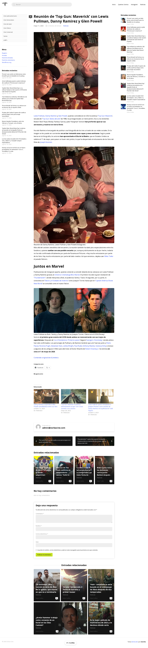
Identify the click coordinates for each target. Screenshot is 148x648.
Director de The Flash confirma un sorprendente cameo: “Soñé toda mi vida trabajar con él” (64, 470)
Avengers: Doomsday (94, 340)
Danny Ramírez (51, 116)
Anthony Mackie (89, 346)
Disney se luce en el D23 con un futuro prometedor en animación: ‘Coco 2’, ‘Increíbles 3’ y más (13, 149)
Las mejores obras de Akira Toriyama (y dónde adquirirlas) (43, 470)
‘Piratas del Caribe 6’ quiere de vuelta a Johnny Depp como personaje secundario (14, 114)
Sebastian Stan (56, 346)
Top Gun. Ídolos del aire (51, 119)
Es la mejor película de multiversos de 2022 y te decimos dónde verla (101, 618)
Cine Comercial (8, 32)
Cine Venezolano (9, 20)
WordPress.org (6, 62)
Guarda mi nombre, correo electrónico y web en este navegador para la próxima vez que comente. (68, 550)
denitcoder (134, 642)
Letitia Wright (68, 346)
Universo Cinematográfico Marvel (67, 275)
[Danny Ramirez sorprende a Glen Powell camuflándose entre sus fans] (46, 396)
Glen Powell (62, 116)
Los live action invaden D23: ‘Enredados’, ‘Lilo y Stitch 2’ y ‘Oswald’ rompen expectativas (14, 140)
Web (37, 542)
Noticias (142, 4)
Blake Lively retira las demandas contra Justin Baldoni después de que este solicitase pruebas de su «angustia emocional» (104, 470)
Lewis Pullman (39, 116)
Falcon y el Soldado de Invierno (56, 281)
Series (5, 36)
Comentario (40, 514)
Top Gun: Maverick (105, 116)
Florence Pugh (44, 346)
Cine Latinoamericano (10, 16)
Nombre (39, 526)
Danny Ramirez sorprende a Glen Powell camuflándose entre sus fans (45, 405)
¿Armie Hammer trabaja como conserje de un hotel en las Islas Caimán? (60, 618)
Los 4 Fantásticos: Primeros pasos (67, 340)
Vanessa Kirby (101, 346)
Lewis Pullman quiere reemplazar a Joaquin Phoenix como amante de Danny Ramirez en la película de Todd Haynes (100, 407)
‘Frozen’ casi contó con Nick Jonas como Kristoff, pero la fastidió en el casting (14, 75)
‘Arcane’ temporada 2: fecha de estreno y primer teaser (74, 585)
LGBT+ (5, 40)
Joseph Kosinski (46, 142)
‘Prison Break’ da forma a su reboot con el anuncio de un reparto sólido (14, 106)
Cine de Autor (8, 24)
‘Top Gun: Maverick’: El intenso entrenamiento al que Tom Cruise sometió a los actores (72, 406)
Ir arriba (72, 643)
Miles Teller (108, 256)
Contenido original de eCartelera (46, 357)
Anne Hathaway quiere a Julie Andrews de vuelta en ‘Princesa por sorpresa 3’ (14, 82)
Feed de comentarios (8, 60)
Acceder (4, 55)
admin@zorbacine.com (53, 427)
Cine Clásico (7, 28)
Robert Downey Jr (92, 349)
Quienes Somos (123, 4)
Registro (4, 53)
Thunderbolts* (39, 278)
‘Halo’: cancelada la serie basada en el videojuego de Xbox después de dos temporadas (101, 585)
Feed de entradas (7, 58)
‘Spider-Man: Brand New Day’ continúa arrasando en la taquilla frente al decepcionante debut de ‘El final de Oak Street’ (14, 131)
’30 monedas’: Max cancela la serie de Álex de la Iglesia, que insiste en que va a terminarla (47, 585)
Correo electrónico (42, 534)
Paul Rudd (78, 346)
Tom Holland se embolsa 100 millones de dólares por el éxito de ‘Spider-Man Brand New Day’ (14, 98)
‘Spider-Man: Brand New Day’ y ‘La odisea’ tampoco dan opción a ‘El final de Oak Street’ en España (14, 90)
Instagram (134, 4)
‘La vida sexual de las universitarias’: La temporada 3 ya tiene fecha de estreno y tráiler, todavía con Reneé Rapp (84, 470)
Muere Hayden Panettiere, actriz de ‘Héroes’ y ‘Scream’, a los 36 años (13, 122)
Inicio (114, 4)
